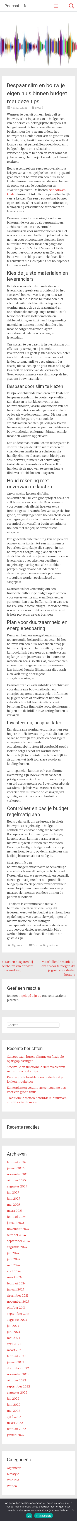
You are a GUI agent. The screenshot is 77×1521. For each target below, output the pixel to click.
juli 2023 (13, 1326)
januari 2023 (15, 1362)
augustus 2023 (17, 1320)
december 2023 (17, 1295)
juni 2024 (13, 1259)
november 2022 (18, 1374)
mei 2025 (13, 1204)
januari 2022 (16, 1435)
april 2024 (14, 1271)
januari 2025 (15, 1223)
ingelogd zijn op (30, 995)
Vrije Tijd (13, 1480)
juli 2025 (13, 1192)
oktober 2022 (16, 1380)
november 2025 (18, 1174)
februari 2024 (16, 1283)
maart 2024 (15, 1277)
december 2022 (18, 1368)
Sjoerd (39, 107)
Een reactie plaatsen (45, 945)
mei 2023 (13, 1338)
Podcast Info (16, 6)
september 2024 (18, 1241)
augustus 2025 (17, 1186)
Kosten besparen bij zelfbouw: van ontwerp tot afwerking (17, 966)
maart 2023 (14, 1350)
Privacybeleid (43, 1515)
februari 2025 (16, 1216)
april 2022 (14, 1416)
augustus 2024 (17, 1247)
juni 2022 (13, 1404)
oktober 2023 (16, 1307)
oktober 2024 (16, 1235)
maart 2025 (15, 1210)
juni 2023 (13, 1332)
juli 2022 (13, 1398)
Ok (29, 1515)
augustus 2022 (17, 1392)
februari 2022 (16, 1429)
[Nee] (72, 1510)
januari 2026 (16, 1168)
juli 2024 (13, 1253)
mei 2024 (13, 1265)
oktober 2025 (16, 1180)
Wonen (12, 1486)
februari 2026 (16, 1162)
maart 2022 (15, 1423)
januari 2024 (15, 1289)
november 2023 (18, 1301)
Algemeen (17, 945)
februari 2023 (16, 1356)
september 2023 (18, 1313)
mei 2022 (13, 1410)
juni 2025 (13, 1198)
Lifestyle (13, 1474)
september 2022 (18, 1386)
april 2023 (14, 1344)
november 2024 (18, 1229)
